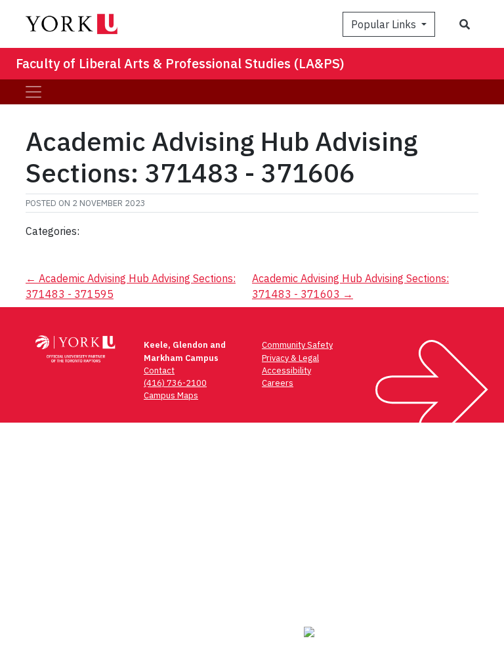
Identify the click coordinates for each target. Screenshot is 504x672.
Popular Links (385, 24)
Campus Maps (171, 395)
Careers (277, 382)
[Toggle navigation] (33, 91)
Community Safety (297, 344)
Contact (159, 370)
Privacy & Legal (290, 358)
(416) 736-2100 (175, 382)
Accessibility (286, 370)
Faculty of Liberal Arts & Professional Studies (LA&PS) (180, 63)
